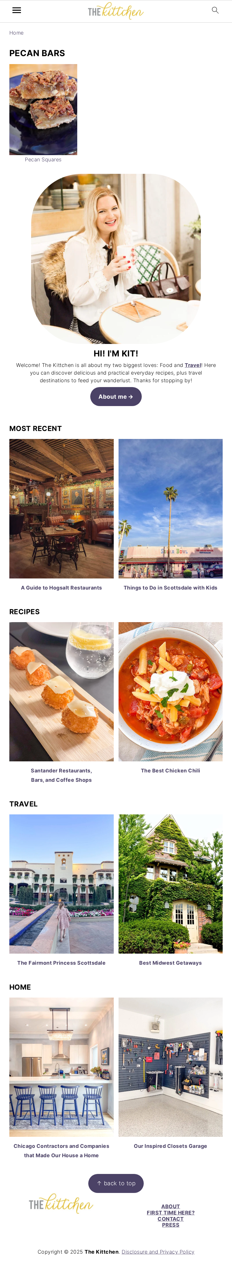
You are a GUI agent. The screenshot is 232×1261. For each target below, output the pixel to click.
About (170, 1206)
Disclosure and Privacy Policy (158, 1252)
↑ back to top (116, 1183)
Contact (171, 1219)
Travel (193, 365)
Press (171, 1225)
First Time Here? (171, 1213)
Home (16, 33)
